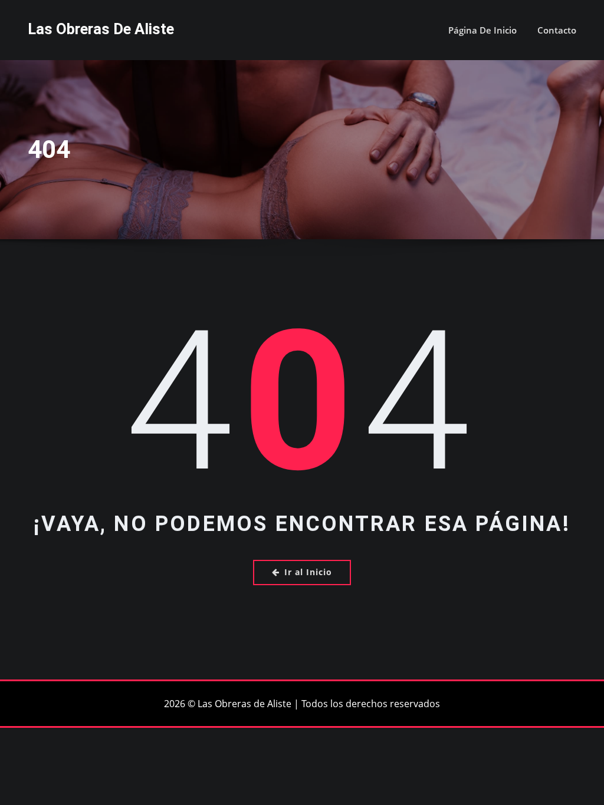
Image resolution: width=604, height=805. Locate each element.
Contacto (556, 30)
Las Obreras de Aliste (101, 29)
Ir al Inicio (308, 572)
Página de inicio (482, 30)
